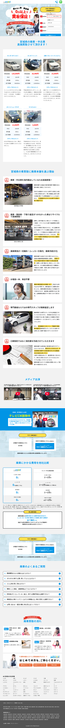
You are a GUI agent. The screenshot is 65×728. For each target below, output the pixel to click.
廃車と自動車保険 (32, 706)
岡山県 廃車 (38, 717)
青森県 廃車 (10, 714)
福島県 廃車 (33, 714)
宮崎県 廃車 (36, 719)
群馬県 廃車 (42, 714)
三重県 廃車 (53, 716)
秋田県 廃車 (24, 714)
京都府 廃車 (10, 717)
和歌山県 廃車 (24, 717)
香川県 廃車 (5, 719)
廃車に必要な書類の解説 (40, 706)
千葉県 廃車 (5, 716)
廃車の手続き (57, 706)
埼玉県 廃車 (47, 714)
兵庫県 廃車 (5, 717)
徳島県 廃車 (52, 717)
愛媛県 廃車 (57, 717)
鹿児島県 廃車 (41, 719)
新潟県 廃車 (20, 716)
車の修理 (15, 708)
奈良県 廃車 (19, 717)
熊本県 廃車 (31, 719)
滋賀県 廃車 (15, 717)
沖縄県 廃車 (46, 719)
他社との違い (20, 702)
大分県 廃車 (27, 719)
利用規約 (8, 723)
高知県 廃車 (10, 719)
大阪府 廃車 (57, 716)
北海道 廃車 (5, 714)
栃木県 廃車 (38, 714)
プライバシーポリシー (14, 723)
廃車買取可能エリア (6, 712)
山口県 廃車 (48, 717)
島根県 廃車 (29, 717)
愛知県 (14, 716)
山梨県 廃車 (25, 716)
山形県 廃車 (28, 714)
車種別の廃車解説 (25, 708)
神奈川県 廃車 (56, 714)
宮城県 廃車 (19, 714)
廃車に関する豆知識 (6, 706)
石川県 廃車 (34, 716)
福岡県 (14, 719)
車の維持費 (19, 708)
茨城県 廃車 (10, 716)
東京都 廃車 (52, 714)
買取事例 (16, 702)
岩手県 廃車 (15, 714)
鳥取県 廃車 (34, 717)
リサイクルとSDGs (14, 706)
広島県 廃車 (43, 717)
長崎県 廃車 (17, 719)
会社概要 (4, 723)
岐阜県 (16, 716)
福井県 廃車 (39, 716)
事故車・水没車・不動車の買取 (23, 706)
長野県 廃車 (48, 716)
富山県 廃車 (30, 716)
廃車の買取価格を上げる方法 (8, 708)
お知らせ (4, 702)
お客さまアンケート (10, 702)
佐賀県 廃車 (22, 719)
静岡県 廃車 (44, 716)
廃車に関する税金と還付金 (49, 706)
